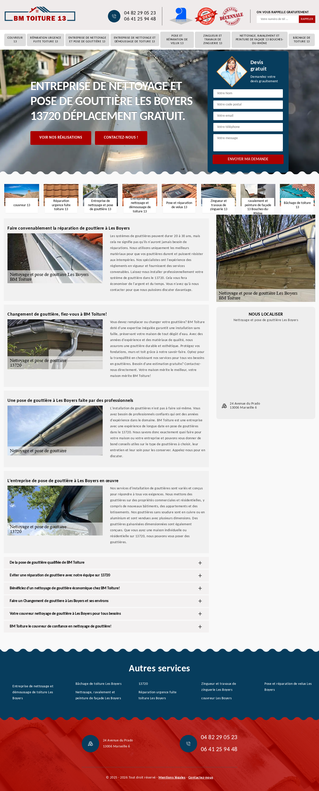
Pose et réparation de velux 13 (177, 39)
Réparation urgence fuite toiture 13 (45, 39)
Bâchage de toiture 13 (301, 39)
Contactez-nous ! (121, 138)
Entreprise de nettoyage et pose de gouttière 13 (87, 39)
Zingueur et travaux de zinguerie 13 (212, 39)
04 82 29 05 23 (140, 13)
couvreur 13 (15, 39)
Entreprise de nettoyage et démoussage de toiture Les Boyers (32, 692)
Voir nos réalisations (60, 138)
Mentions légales (172, 778)
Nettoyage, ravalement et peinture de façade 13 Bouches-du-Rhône (260, 39)
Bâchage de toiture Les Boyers (99, 684)
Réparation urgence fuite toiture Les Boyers (158, 695)
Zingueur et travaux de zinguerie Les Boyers (218, 687)
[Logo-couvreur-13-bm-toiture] (40, 13)
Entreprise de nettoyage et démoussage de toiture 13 (135, 39)
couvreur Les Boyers (216, 698)
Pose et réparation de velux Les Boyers (288, 687)
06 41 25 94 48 (140, 19)
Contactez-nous (200, 778)
